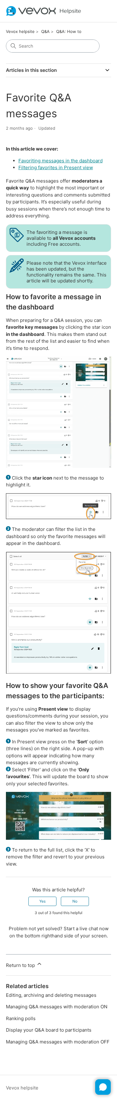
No (74, 901)
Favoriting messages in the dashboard (60, 161)
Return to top (21, 965)
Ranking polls (21, 1018)
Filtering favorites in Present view (55, 167)
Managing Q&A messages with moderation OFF (58, 1042)
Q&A (45, 31)
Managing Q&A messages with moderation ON (56, 1007)
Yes (42, 901)
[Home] (43, 11)
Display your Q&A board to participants (48, 1030)
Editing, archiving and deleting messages (51, 995)
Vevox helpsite (20, 31)
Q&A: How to (68, 31)
